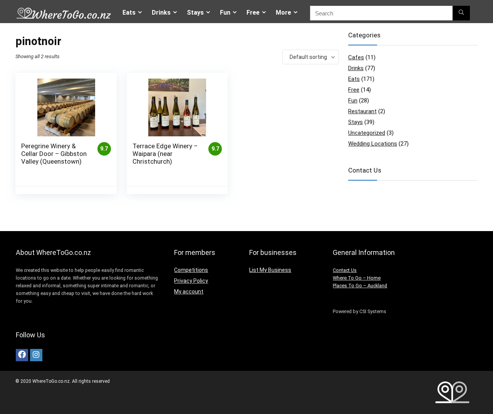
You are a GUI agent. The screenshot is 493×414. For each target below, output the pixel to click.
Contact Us (345, 270)
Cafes (356, 57)
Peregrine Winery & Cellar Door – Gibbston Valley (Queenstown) (54, 153)
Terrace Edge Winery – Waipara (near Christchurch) (165, 153)
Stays (195, 12)
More (283, 12)
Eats (129, 12)
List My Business (270, 270)
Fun (225, 12)
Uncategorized (366, 132)
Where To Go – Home (357, 278)
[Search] (461, 13)
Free (253, 12)
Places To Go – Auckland (360, 285)
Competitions (191, 270)
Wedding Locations (372, 143)
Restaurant (362, 111)
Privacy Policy (191, 281)
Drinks (161, 12)
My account (188, 291)
